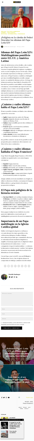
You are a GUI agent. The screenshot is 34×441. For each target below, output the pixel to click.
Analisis (3, 31)
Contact (26, 408)
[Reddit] (25, 266)
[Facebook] (5, 266)
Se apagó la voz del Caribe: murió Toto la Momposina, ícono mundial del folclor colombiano (15, 425)
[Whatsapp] (22, 266)
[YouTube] (9, 398)
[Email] (29, 266)
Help (29, 407)
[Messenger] (8, 266)
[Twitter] (12, 266)
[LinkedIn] (17, 277)
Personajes (21, 33)
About (20, 407)
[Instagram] (14, 277)
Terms (21, 408)
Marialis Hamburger (14, 274)
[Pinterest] (15, 266)
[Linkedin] (18, 266)
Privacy (25, 407)
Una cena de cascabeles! (12, 431)
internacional (12, 33)
